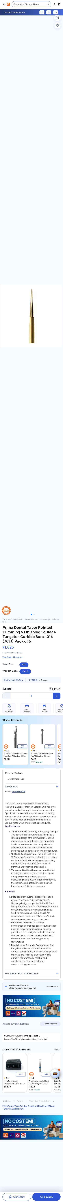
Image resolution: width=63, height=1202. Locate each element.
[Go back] (4, 4)
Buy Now (48, 1196)
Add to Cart (19, 1196)
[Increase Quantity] (56, 696)
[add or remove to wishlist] (57, 25)
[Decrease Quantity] (6, 696)
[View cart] (59, 4)
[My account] (54, 4)
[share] (57, 18)
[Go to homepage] (8, 4)
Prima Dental (18, 791)
